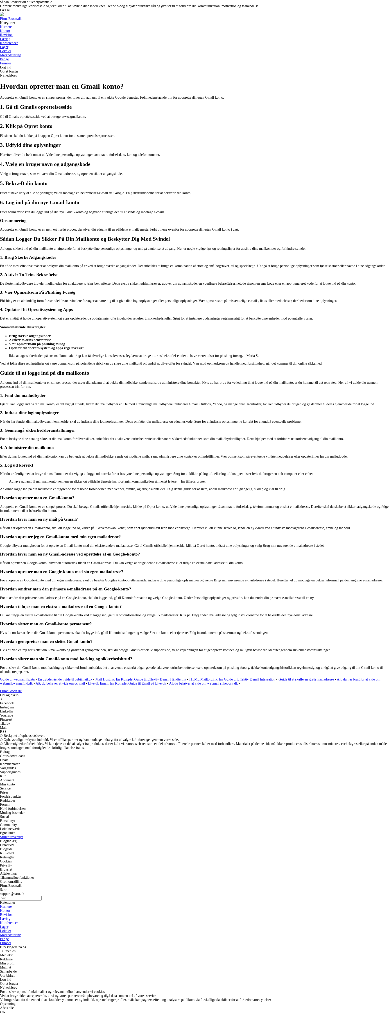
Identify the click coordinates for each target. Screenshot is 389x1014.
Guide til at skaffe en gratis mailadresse (306, 679)
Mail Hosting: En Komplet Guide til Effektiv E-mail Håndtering (140, 679)
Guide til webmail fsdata (17, 679)
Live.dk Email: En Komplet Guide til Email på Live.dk (127, 683)
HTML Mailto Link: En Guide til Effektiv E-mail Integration (232, 679)
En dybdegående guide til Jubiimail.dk (65, 679)
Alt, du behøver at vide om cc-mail (60, 683)
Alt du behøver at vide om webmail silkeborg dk (203, 683)
